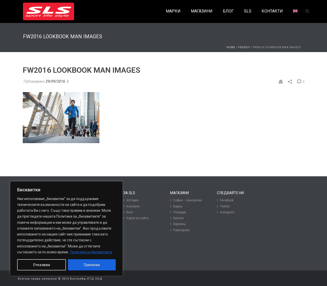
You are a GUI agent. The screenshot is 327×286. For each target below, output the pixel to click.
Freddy (244, 47)
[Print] (281, 81)
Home (231, 47)
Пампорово (181, 230)
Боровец (179, 224)
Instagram (227, 212)
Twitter (225, 206)
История (132, 200)
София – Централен (187, 200)
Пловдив (179, 212)
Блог (129, 212)
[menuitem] (295, 11)
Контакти (133, 206)
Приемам (92, 265)
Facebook (226, 200)
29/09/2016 (55, 81)
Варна (177, 206)
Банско (178, 218)
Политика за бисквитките (91, 252)
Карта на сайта (137, 218)
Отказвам (41, 265)
